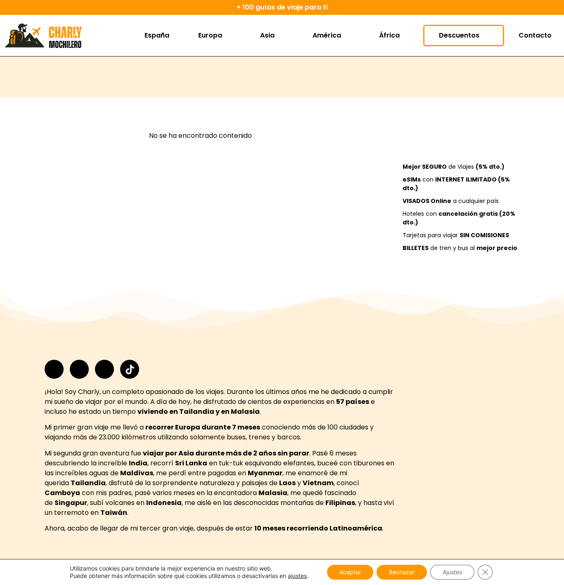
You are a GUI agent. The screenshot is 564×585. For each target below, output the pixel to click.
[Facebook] (79, 369)
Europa (210, 35)
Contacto (535, 35)
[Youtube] (104, 369)
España (157, 35)
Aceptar (350, 572)
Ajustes (452, 572)
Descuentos (459, 35)
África (389, 35)
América (327, 35)
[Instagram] (54, 369)
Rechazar (402, 572)
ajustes (297, 575)
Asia (267, 35)
